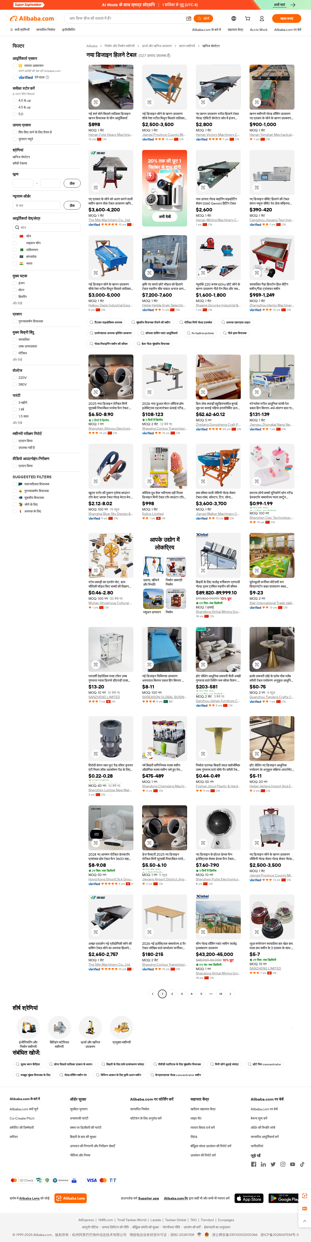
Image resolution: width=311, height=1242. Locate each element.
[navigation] (47, 520)
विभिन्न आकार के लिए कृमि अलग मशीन (121, 1075)
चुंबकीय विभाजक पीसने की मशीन (153, 322)
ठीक (72, 183)
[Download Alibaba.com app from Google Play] (284, 1198)
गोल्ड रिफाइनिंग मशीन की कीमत (111, 344)
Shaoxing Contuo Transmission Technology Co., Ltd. (164, 428)
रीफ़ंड (193, 1137)
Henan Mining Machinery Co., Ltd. (218, 220)
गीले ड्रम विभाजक (237, 333)
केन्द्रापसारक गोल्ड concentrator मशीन (178, 1075)
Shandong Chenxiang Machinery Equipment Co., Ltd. (164, 786)
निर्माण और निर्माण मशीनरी (120, 46)
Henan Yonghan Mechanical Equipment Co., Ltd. (272, 135)
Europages (226, 1220)
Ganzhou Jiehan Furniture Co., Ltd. (218, 701)
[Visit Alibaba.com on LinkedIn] (263, 1164)
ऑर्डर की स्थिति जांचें (263, 1127)
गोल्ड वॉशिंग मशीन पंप (75, 1075)
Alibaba (91, 46)
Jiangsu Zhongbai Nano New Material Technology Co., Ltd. (272, 424)
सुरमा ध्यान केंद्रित (30, 1064)
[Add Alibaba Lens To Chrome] (70, 1198)
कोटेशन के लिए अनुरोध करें (146, 1118)
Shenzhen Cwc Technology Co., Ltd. (272, 518)
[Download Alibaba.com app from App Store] (249, 1198)
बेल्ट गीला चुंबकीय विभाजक (156, 344)
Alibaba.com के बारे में (25, 1099)
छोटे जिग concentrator (267, 1064)
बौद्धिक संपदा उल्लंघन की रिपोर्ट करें (210, 1146)
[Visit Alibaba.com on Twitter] (273, 1164)
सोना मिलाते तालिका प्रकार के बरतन (73, 1064)
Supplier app (148, 1198)
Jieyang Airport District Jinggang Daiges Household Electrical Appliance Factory (164, 879)
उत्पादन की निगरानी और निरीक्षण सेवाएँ (92, 1146)
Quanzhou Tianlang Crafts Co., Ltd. (272, 697)
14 (220, 994)
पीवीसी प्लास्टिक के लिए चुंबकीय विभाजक (179, 1064)
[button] (189, 18)
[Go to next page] (230, 994)
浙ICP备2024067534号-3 (279, 1235)
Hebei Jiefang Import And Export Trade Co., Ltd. (272, 786)
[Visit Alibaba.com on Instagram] (283, 1164)
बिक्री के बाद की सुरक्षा (83, 1137)
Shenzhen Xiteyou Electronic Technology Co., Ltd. (110, 428)
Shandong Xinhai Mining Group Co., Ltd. (218, 612)
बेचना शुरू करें (259, 1118)
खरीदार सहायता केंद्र (203, 1109)
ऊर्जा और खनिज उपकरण (157, 46)
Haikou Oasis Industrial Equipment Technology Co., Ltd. (110, 305)
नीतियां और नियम (80, 1155)
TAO (193, 1220)
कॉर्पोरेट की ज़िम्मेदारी (22, 1127)
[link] (304, 1196)
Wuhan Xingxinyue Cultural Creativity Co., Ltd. (110, 603)
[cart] (248, 19)
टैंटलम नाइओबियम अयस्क (108, 322)
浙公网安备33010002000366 (235, 1235)
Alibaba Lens (29, 1198)
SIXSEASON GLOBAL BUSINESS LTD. (164, 697)
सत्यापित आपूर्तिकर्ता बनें (265, 1137)
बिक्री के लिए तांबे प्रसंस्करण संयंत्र (125, 1064)
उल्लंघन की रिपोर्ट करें (203, 1155)
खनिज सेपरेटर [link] (211, 46)
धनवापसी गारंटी (79, 1118)
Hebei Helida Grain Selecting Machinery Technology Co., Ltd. (164, 305)
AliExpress (86, 1220)
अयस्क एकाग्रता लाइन (238, 322)
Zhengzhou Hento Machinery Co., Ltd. (272, 305)
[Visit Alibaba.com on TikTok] (302, 1164)
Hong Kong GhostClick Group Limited (110, 879)
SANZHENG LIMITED (104, 697)
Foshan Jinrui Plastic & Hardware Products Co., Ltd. (218, 786)
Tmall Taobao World (131, 1220)
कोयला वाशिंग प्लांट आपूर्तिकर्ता (162, 333)
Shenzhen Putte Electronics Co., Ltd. (218, 879)
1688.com (105, 1220)
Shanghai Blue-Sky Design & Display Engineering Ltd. (110, 514)
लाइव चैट (196, 1118)
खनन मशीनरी (187, 46)
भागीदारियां (257, 1146)
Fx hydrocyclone (203, 333)
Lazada (155, 1220)
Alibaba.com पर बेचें (264, 1109)
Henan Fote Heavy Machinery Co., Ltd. (110, 135)
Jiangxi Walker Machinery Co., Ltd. (218, 514)
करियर (14, 1137)
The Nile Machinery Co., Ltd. (109, 220)
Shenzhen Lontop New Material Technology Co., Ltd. (110, 790)
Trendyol (207, 1220)
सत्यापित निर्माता (139, 1109)
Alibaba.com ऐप (176, 1198)
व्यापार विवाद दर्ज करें (202, 1127)
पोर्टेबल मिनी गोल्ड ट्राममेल (198, 322)
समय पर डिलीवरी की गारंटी (85, 1127)
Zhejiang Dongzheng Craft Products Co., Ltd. (218, 424)
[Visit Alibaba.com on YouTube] (292, 1164)
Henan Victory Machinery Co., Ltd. (218, 135)
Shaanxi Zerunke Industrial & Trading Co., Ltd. (218, 305)
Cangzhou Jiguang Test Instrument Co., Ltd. (272, 220)
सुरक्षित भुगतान (78, 1109)
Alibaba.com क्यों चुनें (24, 1109)
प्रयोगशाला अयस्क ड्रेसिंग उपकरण (113, 333)
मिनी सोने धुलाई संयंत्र (227, 1064)
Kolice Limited (153, 514)
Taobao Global (175, 1220)
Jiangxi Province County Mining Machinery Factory (164, 135)
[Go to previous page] (152, 994)
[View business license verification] (199, 1234)
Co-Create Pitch (22, 1118)
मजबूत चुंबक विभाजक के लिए (35, 1075)
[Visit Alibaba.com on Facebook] (254, 1164)
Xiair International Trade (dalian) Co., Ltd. (272, 603)
